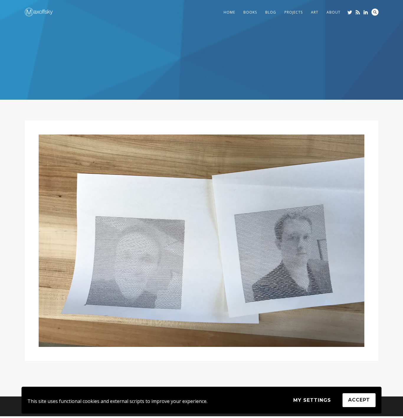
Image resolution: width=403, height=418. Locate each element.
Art (314, 12)
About (333, 12)
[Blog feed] (357, 12)
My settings (312, 400)
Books (250, 12)
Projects (293, 12)
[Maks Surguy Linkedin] (365, 12)
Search (375, 12)
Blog (270, 12)
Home (229, 12)
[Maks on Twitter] (349, 12)
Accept (359, 400)
